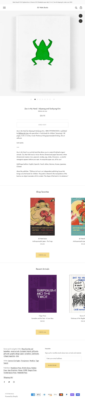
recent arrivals (15, 351)
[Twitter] (9, 382)
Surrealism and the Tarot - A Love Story (42, 318)
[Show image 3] (40, 99)
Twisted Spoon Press (10, 373)
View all (42, 255)
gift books (35, 351)
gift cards (6, 354)
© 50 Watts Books (9, 394)
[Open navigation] (4, 8)
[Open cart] (81, 7)
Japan (22, 354)
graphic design (15, 354)
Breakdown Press (16, 368)
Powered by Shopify (11, 396)
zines (17, 356)
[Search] (76, 8)
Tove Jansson (25, 361)
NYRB (25, 370)
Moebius (32, 361)
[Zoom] (80, 16)
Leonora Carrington (14, 361)
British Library (26, 368)
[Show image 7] (49, 99)
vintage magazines (9, 356)
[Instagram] (14, 382)
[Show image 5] (45, 99)
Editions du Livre (23, 133)
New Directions (12, 370)
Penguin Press (32, 370)
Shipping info (8, 377)
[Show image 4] (42, 99)
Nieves (20, 370)
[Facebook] (4, 382)
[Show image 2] (37, 99)
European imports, (26, 351)
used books (35, 354)
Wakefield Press (22, 373)
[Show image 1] (35, 99)
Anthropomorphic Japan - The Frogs (42, 241)
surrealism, (28, 354)
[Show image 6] (47, 99)
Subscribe (52, 365)
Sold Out (42, 125)
